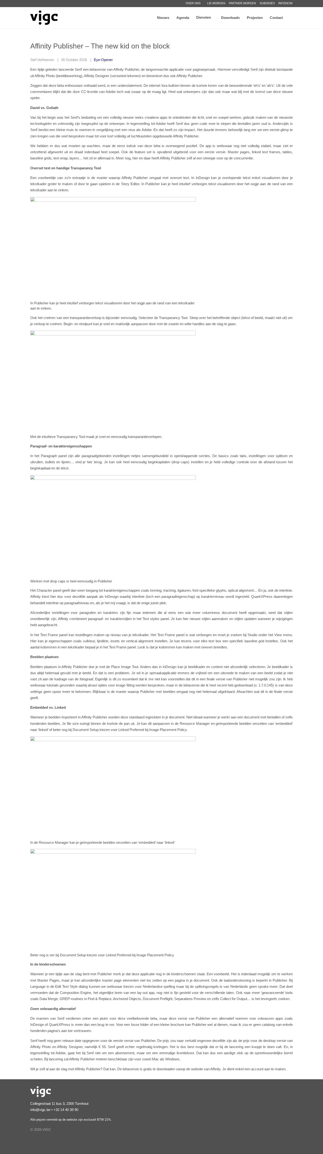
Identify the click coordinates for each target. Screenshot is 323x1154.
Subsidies (267, 3)
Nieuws (163, 18)
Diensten (203, 17)
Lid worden (216, 3)
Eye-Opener (103, 60)
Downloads (230, 18)
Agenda (182, 18)
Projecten (255, 18)
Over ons (193, 3)
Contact (276, 18)
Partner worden (242, 3)
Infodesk (285, 3)
